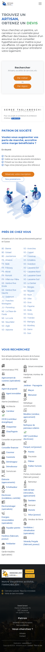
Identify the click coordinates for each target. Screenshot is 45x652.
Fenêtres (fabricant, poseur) (10, 537)
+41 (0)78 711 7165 (22, 613)
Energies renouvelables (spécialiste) (8, 520)
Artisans (22, 633)
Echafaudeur (11, 487)
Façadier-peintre (13, 528)
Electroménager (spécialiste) (9, 507)
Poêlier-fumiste (35, 466)
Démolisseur (11, 466)
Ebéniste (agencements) (8, 481)
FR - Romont (7, 275)
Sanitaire (32, 500)
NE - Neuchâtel (8, 322)
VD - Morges (28, 287)
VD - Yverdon (29, 318)
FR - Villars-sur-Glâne (10, 279)
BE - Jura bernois (9, 256)
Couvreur (10, 452)
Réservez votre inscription (18, 174)
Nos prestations (13, 179)
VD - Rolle (27, 310)
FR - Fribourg (7, 268)
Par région (22, 86)
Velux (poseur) (34, 515)
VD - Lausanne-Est (31, 268)
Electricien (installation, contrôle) (11, 496)
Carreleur (10, 411)
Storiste (31, 510)
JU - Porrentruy (8, 307)
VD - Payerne (29, 306)
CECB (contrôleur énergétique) (9, 420)
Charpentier (11, 427)
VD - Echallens (29, 260)
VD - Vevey (28, 314)
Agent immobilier (13, 393)
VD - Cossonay (29, 256)
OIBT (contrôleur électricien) (30, 437)
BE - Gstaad (6, 252)
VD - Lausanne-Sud (31, 279)
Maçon (31, 390)
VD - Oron (27, 302)
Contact (22, 636)
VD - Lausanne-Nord (31, 271)
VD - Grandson (29, 264)
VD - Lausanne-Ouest (32, 275)
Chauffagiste (12, 431)
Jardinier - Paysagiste (32, 385)
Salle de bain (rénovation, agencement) (29, 493)
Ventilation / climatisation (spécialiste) (29, 530)
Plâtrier (31, 461)
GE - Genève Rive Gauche (9, 291)
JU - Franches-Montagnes (8, 302)
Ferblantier (10, 543)
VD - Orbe (27, 298)
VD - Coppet (28, 252)
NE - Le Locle (7, 318)
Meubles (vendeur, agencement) (31, 415)
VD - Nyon (27, 295)
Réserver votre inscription (22, 623)
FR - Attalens (7, 260)
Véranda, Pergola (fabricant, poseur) (31, 543)
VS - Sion (27, 333)
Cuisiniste (10, 457)
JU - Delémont (8, 297)
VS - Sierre (27, 329)
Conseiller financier (10, 447)
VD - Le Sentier (29, 283)
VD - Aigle (6, 326)
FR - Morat (6, 271)
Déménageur (11, 462)
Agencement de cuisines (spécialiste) (11, 379)
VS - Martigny (29, 322)
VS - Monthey (29, 325)
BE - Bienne (6, 248)
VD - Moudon (28, 291)
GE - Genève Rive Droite (9, 284)
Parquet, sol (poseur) (32, 447)
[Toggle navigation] (40, 3)
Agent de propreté (9, 389)
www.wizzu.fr (26, 643)
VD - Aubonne (7, 330)
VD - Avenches (29, 248)
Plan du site (38, 645)
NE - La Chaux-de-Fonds (9, 312)
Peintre (31, 452)
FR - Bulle (6, 264)
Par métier (22, 78)
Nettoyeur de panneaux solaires (31, 426)
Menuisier (32, 395)
